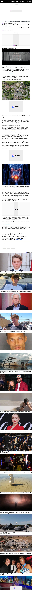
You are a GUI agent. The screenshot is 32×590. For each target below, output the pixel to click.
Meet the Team (22, 1)
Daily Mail (11, 73)
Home (2, 21)
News (9, 1)
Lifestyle (17, 1)
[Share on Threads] (28, 28)
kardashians (12, 248)
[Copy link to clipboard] (19, 28)
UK (8, 21)
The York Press (7, 224)
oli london (4, 248)
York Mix (13, 130)
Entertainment (13, 1)
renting (8, 248)
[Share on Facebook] (26, 28)
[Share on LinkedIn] (21, 28)
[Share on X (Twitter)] (24, 28)
